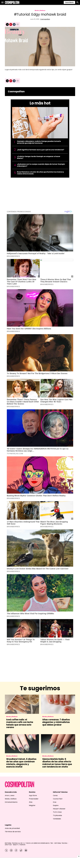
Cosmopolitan (45, 19)
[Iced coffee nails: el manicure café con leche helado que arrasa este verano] (22, 704)
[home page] (12, 2)
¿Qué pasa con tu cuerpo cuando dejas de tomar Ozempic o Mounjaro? (41, 165)
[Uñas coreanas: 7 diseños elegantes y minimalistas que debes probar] (58, 704)
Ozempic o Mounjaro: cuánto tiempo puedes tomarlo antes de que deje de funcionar (39, 142)
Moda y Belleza (40, 10)
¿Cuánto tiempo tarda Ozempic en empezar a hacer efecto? (38, 157)
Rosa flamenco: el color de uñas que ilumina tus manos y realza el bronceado (40, 173)
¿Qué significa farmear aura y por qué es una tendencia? (40, 150)
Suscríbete (69, 2)
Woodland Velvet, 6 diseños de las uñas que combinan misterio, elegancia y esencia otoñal (21, 763)
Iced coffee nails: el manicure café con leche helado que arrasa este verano (19, 723)
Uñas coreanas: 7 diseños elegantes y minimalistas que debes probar (56, 722)
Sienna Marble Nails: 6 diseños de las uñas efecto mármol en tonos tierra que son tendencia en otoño (57, 763)
